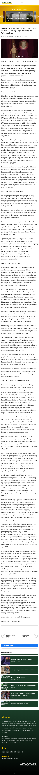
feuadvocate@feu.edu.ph (10, 758)
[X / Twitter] (11, 752)
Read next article (25, 635)
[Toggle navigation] (22, 2)
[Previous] (2, 16)
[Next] (37, 16)
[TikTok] (18, 752)
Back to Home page (10, 635)
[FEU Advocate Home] (7, 3)
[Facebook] (3, 752)
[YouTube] (15, 752)
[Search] (16, 3)
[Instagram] (7, 752)
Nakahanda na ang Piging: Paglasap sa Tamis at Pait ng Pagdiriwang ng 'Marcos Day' (19, 30)
